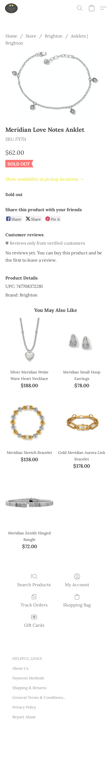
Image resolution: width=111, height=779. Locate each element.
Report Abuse (24, 716)
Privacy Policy (24, 707)
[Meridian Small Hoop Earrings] (82, 342)
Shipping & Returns (29, 687)
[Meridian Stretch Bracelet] (29, 422)
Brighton (54, 36)
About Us (20, 668)
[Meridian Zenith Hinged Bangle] (29, 503)
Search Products (34, 584)
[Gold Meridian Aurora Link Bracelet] (82, 422)
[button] (11, 8)
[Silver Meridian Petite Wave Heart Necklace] (29, 342)
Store (31, 36)
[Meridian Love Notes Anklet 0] (55, 84)
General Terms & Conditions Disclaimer (39, 697)
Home (11, 36)
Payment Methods (28, 678)
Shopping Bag (77, 605)
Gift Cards (34, 625)
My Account (77, 584)
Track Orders (33, 605)
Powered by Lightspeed (32, 767)
